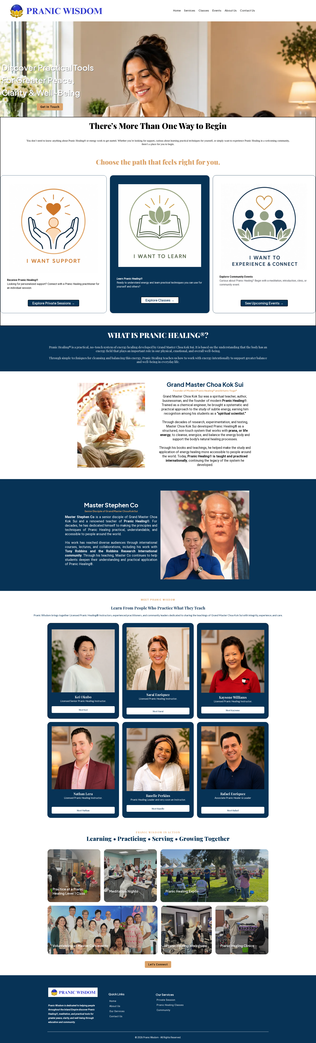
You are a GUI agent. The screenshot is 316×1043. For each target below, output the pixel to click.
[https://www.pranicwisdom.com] (55, 11)
